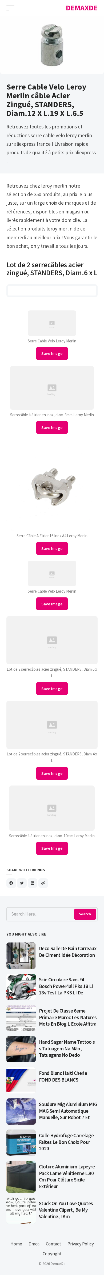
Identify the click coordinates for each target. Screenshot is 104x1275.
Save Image (51, 353)
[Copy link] (43, 883)
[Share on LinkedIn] (32, 883)
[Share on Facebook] (11, 883)
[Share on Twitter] (22, 883)
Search (85, 914)
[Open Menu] (10, 8)
